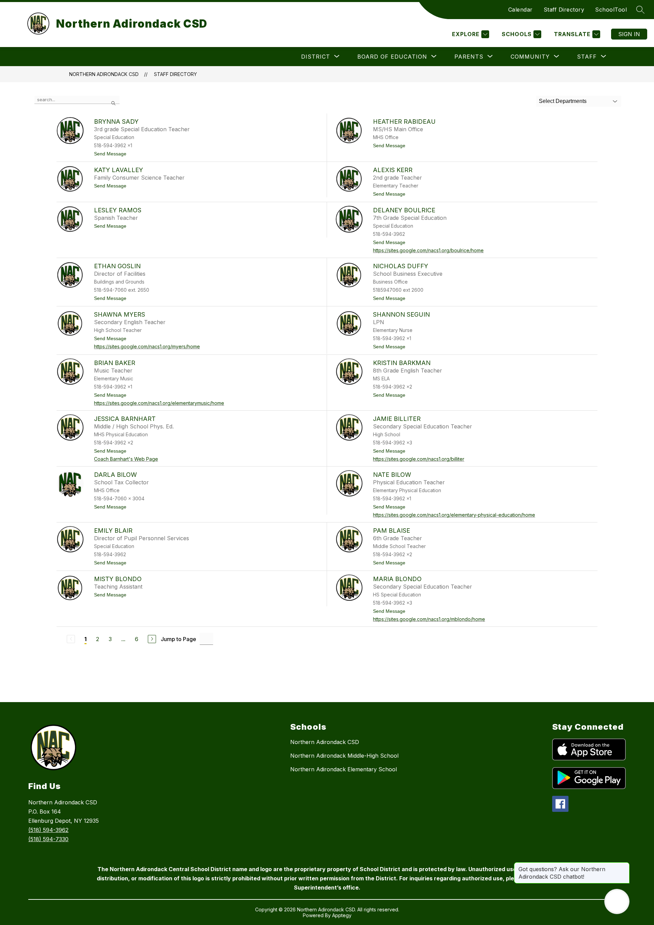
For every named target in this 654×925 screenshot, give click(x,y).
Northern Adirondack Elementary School (343, 769)
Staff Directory (564, 9)
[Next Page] (152, 639)
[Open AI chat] (617, 901)
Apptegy (342, 915)
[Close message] (624, 865)
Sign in (629, 34)
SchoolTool (611, 9)
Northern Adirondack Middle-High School (344, 755)
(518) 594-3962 (48, 830)
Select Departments (563, 101)
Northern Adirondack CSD (104, 74)
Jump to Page (178, 639)
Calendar (520, 9)
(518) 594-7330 (48, 839)
